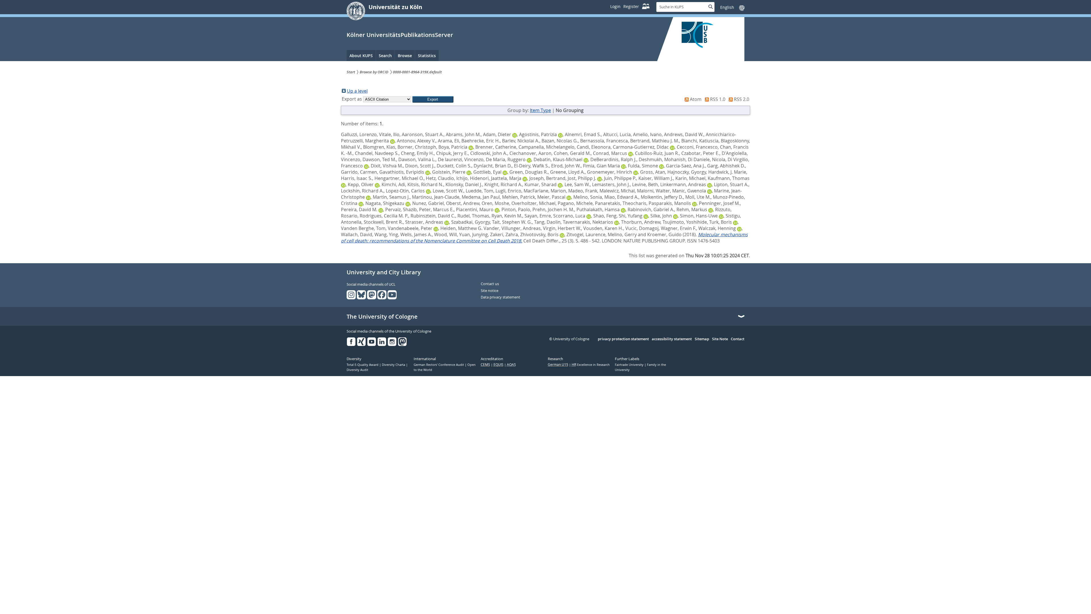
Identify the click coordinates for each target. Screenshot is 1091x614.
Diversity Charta (394, 365)
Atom (695, 99)
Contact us (490, 284)
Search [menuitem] (385, 55)
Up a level (357, 91)
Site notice (489, 291)
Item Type (540, 110)
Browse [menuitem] (405, 55)
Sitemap (702, 339)
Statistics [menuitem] (427, 55)
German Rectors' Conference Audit (439, 365)
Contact (737, 339)
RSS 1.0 (717, 99)
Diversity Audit (357, 370)
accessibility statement (672, 339)
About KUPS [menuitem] (361, 55)
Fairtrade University (629, 365)
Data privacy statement (500, 297)
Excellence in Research (591, 365)
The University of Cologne (382, 316)
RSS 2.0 (741, 99)
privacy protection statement (623, 339)
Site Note (720, 339)
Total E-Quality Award (363, 365)
